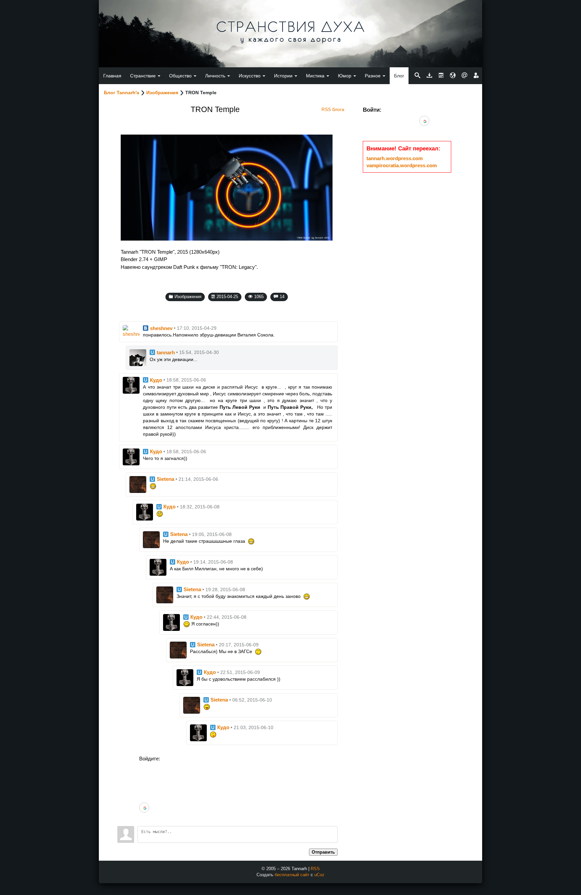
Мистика (316, 75)
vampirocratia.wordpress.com (401, 165)
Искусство (250, 75)
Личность (216, 75)
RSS (315, 868)
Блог (399, 75)
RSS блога (332, 109)
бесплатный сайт (292, 874)
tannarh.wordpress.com (394, 158)
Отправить (323, 852)
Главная (112, 75)
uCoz (319, 874)
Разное (373, 75)
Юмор (345, 75)
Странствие (143, 75)
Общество (181, 75)
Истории (284, 75)
